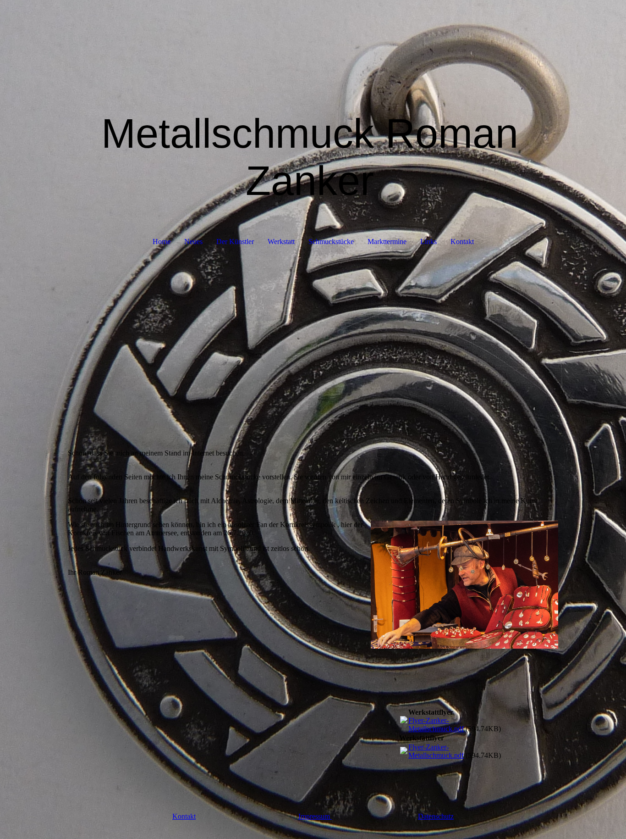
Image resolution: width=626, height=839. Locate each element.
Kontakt (462, 241)
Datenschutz (436, 816)
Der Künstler (235, 241)
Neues (193, 241)
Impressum (315, 816)
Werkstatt (281, 241)
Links (428, 241)
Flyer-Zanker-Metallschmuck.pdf (436, 725)
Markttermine (387, 241)
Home (161, 241)
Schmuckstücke (331, 241)
